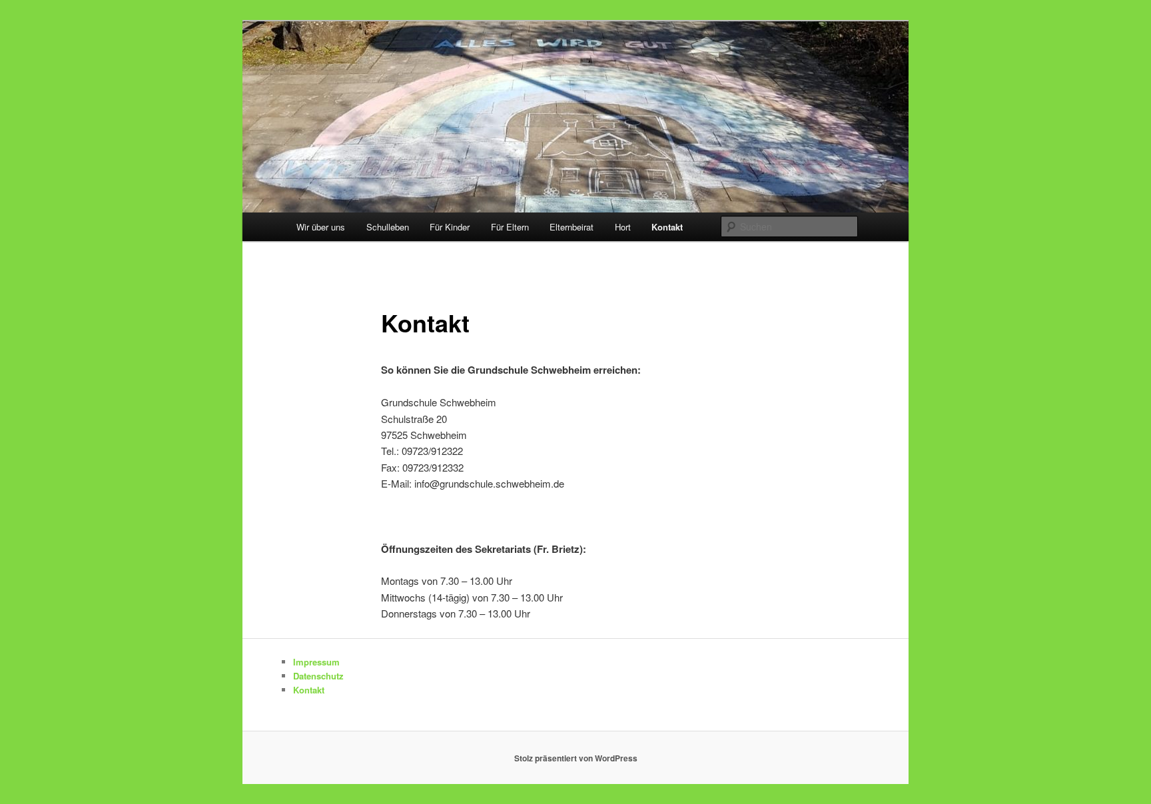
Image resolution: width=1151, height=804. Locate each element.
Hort (623, 226)
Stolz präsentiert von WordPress (575, 758)
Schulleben (387, 226)
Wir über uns (320, 226)
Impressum (316, 661)
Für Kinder (450, 226)
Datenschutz (318, 675)
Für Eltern (510, 226)
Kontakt (667, 226)
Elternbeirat (571, 226)
